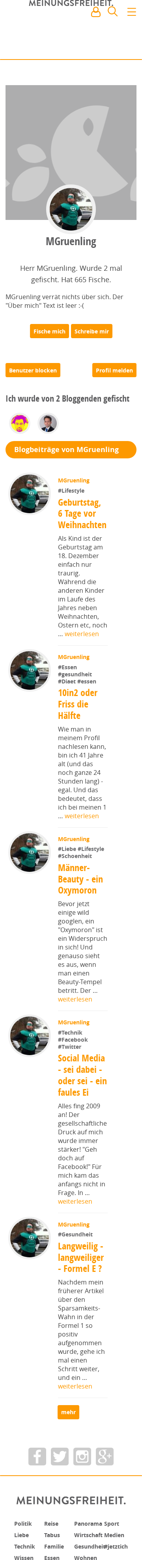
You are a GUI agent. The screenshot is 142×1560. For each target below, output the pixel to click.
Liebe (22, 1537)
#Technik (71, 1039)
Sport (112, 1526)
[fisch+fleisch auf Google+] (105, 1460)
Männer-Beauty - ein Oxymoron (81, 885)
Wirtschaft (90, 1537)
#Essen (68, 674)
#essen (87, 688)
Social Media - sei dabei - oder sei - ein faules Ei (82, 1081)
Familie (55, 1548)
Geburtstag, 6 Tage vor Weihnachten (83, 520)
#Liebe (68, 856)
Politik (24, 1526)
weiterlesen (82, 640)
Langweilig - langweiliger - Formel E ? (82, 1264)
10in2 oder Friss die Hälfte (78, 710)
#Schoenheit (76, 863)
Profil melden (114, 377)
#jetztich (118, 1548)
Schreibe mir (92, 338)
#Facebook (74, 1046)
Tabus (53, 1537)
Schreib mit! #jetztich (101, 47)
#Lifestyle (72, 497)
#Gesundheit (76, 1241)
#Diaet (68, 688)
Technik (26, 1548)
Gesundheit (92, 1548)
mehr (71, 1415)
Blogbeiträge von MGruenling (71, 456)
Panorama (90, 1526)
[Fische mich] (49, 338)
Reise (52, 1526)
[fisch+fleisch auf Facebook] (37, 1460)
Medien (115, 1537)
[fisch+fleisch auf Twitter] (60, 1460)
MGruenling (74, 487)
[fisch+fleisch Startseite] (71, 31)
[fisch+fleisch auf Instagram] (82, 1460)
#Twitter (70, 1053)
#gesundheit (76, 681)
